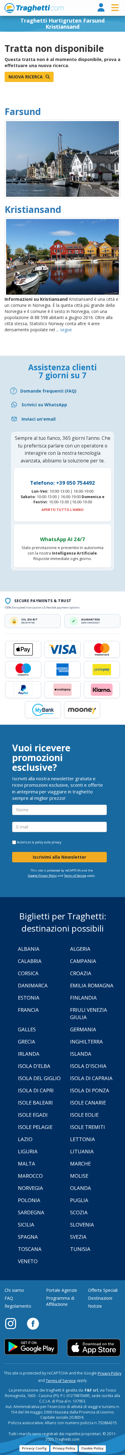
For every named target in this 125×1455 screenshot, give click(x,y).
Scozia (79, 1212)
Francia (28, 1009)
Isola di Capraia (91, 1078)
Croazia (80, 973)
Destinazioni (100, 1298)
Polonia (29, 1200)
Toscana (30, 1248)
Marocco (30, 1175)
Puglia (79, 1200)
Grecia (26, 1041)
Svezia (78, 1236)
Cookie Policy (92, 1448)
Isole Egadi (33, 1114)
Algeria (80, 948)
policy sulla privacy (48, 842)
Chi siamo (14, 1290)
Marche (80, 1163)
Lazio (25, 1139)
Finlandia (83, 997)
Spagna (28, 1236)
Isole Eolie (84, 1114)
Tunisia (80, 1248)
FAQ (9, 1298)
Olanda (80, 1187)
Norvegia (30, 1187)
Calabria (30, 961)
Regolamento (18, 1306)
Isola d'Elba (34, 1065)
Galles (27, 1029)
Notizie (95, 1306)
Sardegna (31, 1212)
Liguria (28, 1151)
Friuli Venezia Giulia (88, 1013)
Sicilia (26, 1224)
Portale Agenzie (61, 1290)
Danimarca (33, 985)
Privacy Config (34, 1448)
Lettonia (82, 1139)
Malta (26, 1163)
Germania (83, 1029)
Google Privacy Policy (42, 876)
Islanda (80, 1053)
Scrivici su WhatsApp (44, 405)
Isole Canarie (88, 1102)
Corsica (28, 973)
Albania (28, 948)
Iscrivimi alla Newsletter (59, 857)
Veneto (28, 1261)
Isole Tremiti (87, 1126)
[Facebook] (33, 1323)
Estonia (28, 997)
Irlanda (28, 1053)
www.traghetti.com (34, 8)
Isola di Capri (36, 1090)
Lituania (82, 1151)
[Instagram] (14, 1323)
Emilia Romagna (91, 985)
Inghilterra (86, 1041)
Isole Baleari (35, 1102)
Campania (83, 961)
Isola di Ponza (89, 1090)
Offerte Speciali (103, 1290)
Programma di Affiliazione (60, 1301)
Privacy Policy (109, 1373)
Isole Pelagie (35, 1126)
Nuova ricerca (26, 77)
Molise (79, 1175)
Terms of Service (75, 876)
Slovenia (82, 1224)
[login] (101, 8)
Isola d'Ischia (88, 1065)
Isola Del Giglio (39, 1078)
